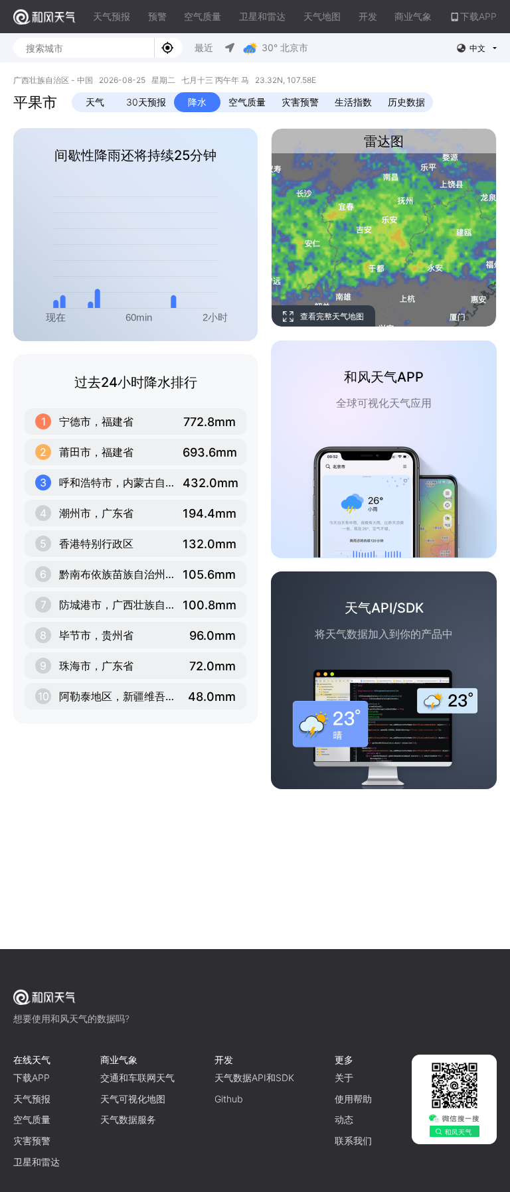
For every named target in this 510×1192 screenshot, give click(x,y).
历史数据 (406, 102)
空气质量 (202, 16)
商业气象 (413, 16)
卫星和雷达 (262, 16)
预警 (157, 16)
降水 (197, 102)
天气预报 (111, 16)
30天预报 (146, 102)
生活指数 (353, 102)
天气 (95, 102)
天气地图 (322, 16)
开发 (368, 16)
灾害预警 (300, 102)
